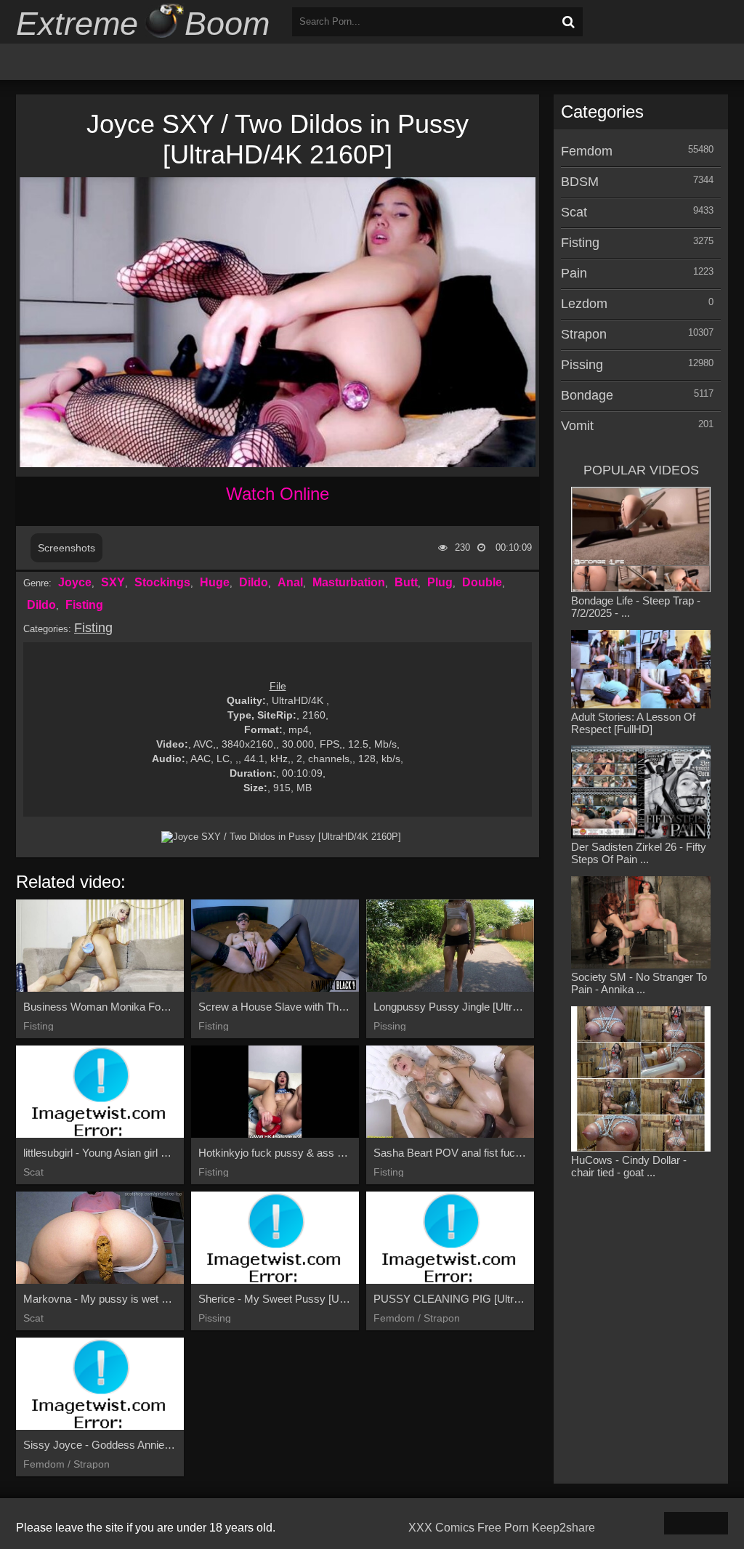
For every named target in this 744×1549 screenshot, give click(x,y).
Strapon (584, 334)
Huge (215, 582)
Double (482, 582)
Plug (440, 582)
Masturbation (348, 582)
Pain (574, 273)
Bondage (587, 395)
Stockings (162, 582)
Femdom (586, 151)
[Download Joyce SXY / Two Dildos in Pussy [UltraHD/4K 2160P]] (281, 837)
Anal (290, 582)
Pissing (582, 364)
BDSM (580, 181)
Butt (406, 582)
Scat (574, 212)
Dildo (253, 582)
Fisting (84, 605)
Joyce (75, 582)
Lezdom (584, 303)
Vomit (577, 425)
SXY (113, 582)
